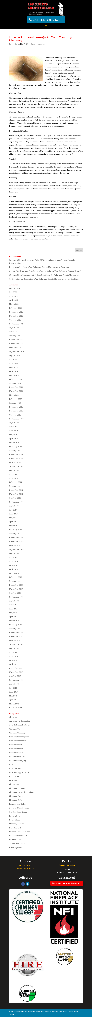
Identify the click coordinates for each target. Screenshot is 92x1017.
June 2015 (13, 609)
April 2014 (13, 664)
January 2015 (14, 628)
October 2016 (15, 545)
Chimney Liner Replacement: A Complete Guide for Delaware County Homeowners (45, 275)
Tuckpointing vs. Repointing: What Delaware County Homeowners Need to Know (44, 279)
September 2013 (16, 680)
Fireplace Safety (16, 800)
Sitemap (11, 1014)
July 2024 (13, 359)
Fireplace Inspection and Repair (23, 792)
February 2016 (15, 577)
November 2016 (16, 541)
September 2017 (16, 502)
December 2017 (16, 490)
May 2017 (13, 518)
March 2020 (14, 395)
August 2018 (14, 470)
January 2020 (15, 403)
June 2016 (13, 561)
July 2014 (13, 652)
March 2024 (14, 375)
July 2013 (13, 688)
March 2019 (14, 442)
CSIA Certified (15, 768)
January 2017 (14, 533)
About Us (13, 717)
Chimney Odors (16, 749)
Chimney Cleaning (17, 733)
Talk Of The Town (17, 843)
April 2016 (13, 569)
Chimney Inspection (38, 44)
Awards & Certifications (19, 725)
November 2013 (16, 672)
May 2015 (13, 613)
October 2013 (15, 676)
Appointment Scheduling (19, 721)
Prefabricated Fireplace (19, 832)
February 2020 (15, 399)
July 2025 (13, 332)
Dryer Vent (14, 776)
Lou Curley (15, 44)
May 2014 (13, 660)
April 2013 (13, 700)
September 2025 (16, 324)
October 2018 (15, 462)
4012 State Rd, (25, 865)
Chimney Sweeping (17, 760)
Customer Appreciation (19, 772)
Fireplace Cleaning (17, 788)
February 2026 (15, 308)
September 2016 (16, 549)
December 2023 (16, 387)
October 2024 (15, 347)
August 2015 (14, 601)
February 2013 (15, 708)
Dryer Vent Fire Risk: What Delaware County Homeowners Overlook (39, 267)
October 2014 (15, 640)
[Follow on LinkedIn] (27, 884)
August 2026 (14, 288)
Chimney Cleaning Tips (19, 737)
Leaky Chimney (16, 820)
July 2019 (13, 427)
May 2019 (13, 435)
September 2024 (16, 351)
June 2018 (13, 478)
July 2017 (13, 510)
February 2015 (15, 624)
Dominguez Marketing (59, 1011)
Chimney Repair (16, 752)
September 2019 (16, 419)
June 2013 (13, 692)
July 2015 (13, 605)
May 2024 (13, 367)
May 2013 (13, 696)
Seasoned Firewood (18, 836)
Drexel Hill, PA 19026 (25, 869)
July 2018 (13, 474)
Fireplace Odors (16, 796)
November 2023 (16, 391)
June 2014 (13, 656)
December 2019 (16, 407)
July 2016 (13, 557)
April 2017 (13, 522)
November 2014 (16, 636)
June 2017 (13, 514)
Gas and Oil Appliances (19, 808)
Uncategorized (15, 847)
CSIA (11, 764)
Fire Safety (14, 784)
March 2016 (14, 573)
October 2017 (15, 498)
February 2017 (15, 530)
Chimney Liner (15, 744)
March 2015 (14, 620)
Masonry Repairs (16, 824)
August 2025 (14, 328)
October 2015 (15, 593)
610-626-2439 (67, 865)
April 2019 (13, 438)
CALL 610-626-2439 (46, 20)
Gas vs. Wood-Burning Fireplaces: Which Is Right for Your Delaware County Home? (45, 271)
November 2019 (16, 411)
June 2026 (13, 296)
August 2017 (14, 506)
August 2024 (14, 355)
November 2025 (16, 316)
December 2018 (16, 454)
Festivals (13, 780)
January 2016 (15, 581)
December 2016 (16, 537)
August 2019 (14, 423)
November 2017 (16, 494)
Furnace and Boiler (17, 804)
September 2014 (16, 644)
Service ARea (15, 839)
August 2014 (14, 648)
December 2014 (16, 632)
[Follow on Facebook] (23, 884)
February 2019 (15, 446)
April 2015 (13, 617)
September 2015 (16, 597)
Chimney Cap (15, 729)
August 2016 (14, 553)
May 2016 (13, 565)
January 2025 (15, 336)
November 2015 (16, 589)
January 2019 (15, 450)
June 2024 (13, 363)
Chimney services (17, 756)
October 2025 (15, 320)
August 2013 (14, 684)
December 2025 (16, 312)
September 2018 (16, 466)
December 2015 (16, 585)
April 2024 (13, 371)
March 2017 (14, 525)
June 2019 (13, 430)
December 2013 (16, 668)
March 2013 (14, 704)
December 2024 (16, 340)
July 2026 (13, 292)
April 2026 (13, 300)
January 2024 (15, 383)
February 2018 (15, 482)
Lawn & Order (15, 816)
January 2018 (14, 486)
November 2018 (16, 458)
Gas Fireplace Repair (18, 812)
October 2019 (15, 415)
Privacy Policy (72, 1011)
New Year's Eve (16, 828)
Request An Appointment (66, 883)
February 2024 (15, 379)
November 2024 (16, 343)
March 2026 (14, 304)
